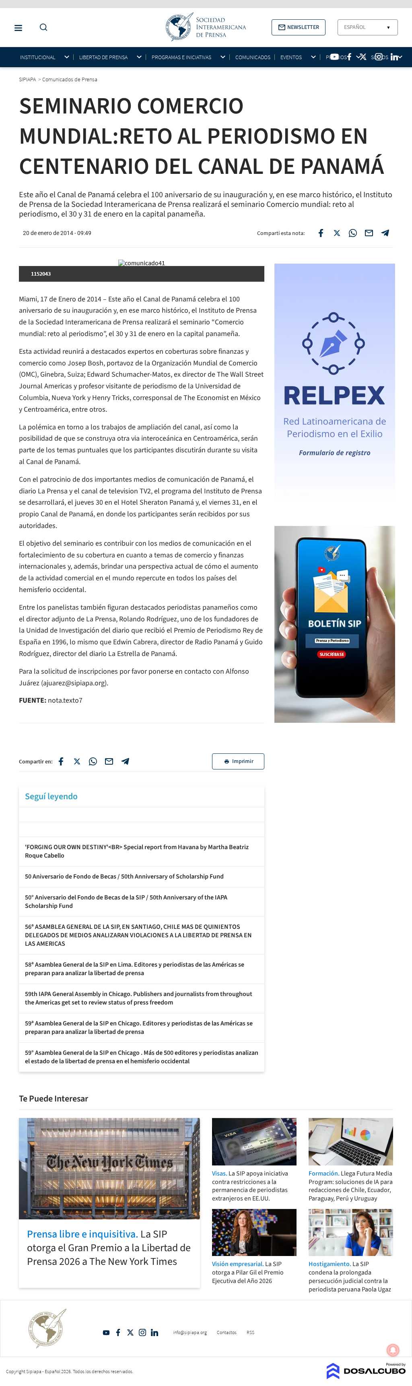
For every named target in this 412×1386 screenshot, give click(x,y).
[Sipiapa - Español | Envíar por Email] (369, 233)
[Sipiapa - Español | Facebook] (349, 56)
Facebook (118, 1332)
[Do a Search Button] (41, 27)
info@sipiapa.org (190, 1332)
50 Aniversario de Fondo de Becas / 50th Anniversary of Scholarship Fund (124, 876)
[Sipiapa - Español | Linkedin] (394, 56)
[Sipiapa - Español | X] (363, 57)
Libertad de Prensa (103, 57)
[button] (298, 27)
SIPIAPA (28, 79)
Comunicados (252, 57)
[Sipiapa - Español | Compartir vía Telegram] (385, 233)
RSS (250, 1332)
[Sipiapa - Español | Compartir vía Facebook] (321, 233)
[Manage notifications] (393, 1350)
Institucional (37, 57)
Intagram (142, 1332)
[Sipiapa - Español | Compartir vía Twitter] (337, 233)
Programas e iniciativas (181, 57)
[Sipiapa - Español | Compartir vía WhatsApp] (353, 233)
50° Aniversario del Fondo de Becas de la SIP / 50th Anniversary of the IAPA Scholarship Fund (126, 901)
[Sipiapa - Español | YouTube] (334, 57)
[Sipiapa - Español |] (141, 813)
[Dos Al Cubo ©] (366, 1377)
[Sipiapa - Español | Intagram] (378, 56)
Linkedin (154, 1332)
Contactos (227, 1332)
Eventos (291, 57)
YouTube (106, 1332)
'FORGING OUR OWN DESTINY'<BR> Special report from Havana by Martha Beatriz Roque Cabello (137, 851)
